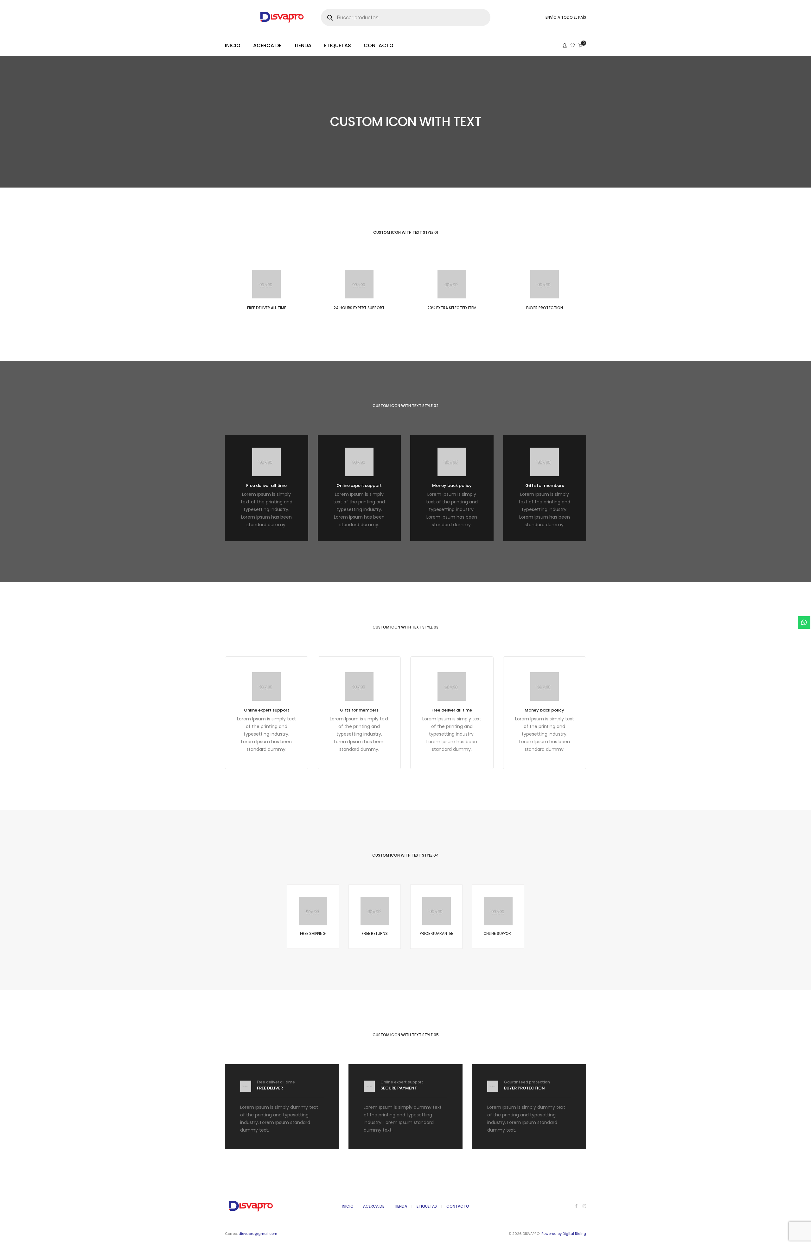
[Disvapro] (266, 20)
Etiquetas (427, 1206)
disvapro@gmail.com (258, 1233)
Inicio (348, 1206)
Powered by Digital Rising (563, 1233)
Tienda (400, 1206)
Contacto (457, 1206)
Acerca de (373, 1206)
